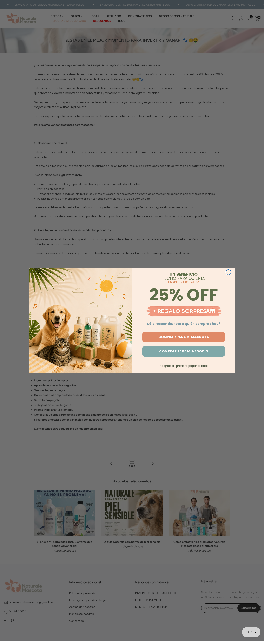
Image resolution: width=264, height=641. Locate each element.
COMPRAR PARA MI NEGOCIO (183, 351)
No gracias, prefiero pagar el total (184, 366)
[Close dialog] (228, 272)
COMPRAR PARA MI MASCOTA (183, 337)
